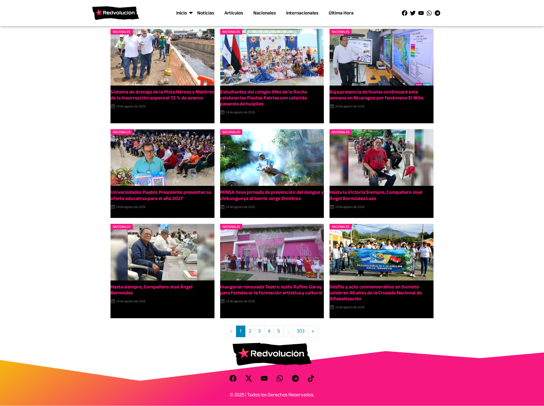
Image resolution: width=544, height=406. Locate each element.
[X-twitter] (249, 378)
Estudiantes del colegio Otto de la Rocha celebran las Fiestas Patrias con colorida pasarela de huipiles (263, 98)
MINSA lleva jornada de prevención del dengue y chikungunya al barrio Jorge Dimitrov (272, 195)
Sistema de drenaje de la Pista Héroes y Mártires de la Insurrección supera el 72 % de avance (162, 95)
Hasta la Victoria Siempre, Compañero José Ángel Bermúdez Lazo (376, 195)
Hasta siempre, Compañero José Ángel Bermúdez (151, 289)
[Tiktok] (311, 378)
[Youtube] (421, 13)
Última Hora (341, 12)
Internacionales (302, 12)
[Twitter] (412, 13)
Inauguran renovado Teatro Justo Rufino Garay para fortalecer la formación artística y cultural (271, 289)
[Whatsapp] (429, 13)
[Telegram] (437, 13)
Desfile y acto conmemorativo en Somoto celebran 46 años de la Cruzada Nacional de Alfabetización (376, 292)
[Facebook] (404, 13)
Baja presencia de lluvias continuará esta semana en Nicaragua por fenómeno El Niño (377, 95)
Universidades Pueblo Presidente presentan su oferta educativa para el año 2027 (161, 195)
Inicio (181, 12)
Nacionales (264, 12)
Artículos (233, 12)
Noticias (205, 12)
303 (301, 331)
